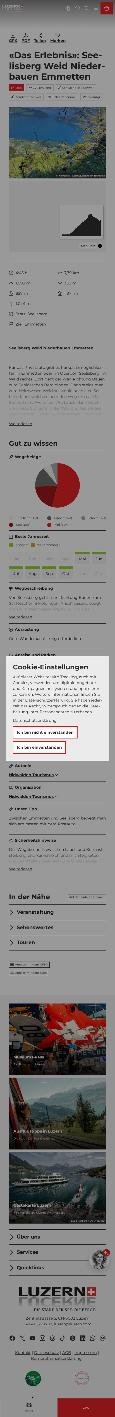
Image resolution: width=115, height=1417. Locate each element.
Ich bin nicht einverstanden (45, 732)
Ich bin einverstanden (39, 747)
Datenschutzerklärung (35, 720)
